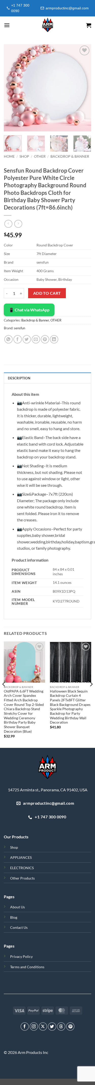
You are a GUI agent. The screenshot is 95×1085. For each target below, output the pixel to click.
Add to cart (47, 293)
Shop (14, 847)
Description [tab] (19, 378)
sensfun (19, 328)
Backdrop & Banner (69, 156)
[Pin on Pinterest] (45, 339)
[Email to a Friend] (36, 339)
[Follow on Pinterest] (70, 1026)
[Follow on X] (43, 1026)
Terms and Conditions (27, 967)
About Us (17, 907)
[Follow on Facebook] (25, 1026)
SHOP (24, 156)
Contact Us (19, 927)
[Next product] (8, 224)
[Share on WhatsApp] (8, 339)
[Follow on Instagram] (34, 1026)
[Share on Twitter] (27, 339)
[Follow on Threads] (61, 1026)
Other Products (22, 878)
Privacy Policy (21, 956)
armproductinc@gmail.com (67, 8)
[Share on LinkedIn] (54, 339)
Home (9, 156)
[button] (7, 25)
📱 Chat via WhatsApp (29, 309)
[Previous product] (18, 224)
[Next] (83, 88)
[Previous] (11, 88)
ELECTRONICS (22, 868)
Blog (13, 917)
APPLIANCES (21, 857)
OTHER (40, 156)
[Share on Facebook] (17, 339)
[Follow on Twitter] (52, 1026)
